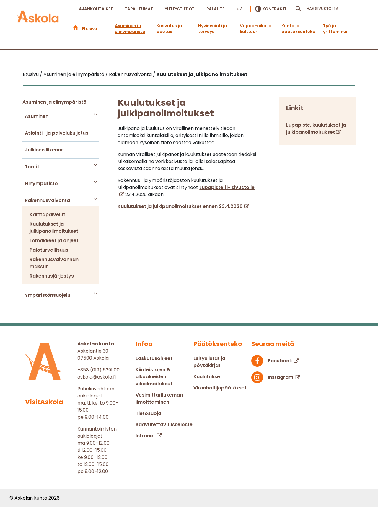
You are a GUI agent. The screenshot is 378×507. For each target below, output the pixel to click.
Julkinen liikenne (44, 149)
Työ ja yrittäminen (336, 29)
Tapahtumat (139, 9)
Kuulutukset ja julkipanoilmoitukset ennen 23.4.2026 (180, 206)
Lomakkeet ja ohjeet (54, 240)
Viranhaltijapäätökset (220, 387)
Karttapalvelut (47, 214)
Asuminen (36, 116)
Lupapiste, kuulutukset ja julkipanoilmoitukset (316, 129)
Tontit (32, 166)
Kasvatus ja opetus (169, 29)
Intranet (145, 435)
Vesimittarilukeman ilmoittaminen (159, 398)
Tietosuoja (148, 413)
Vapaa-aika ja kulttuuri (255, 29)
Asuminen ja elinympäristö (130, 29)
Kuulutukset (207, 376)
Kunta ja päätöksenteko (298, 29)
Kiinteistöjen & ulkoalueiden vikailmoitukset (154, 376)
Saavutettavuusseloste (164, 424)
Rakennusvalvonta (47, 200)
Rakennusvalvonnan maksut (54, 263)
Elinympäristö (41, 183)
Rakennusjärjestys (52, 276)
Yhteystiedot (180, 9)
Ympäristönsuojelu (47, 295)
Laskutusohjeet (154, 358)
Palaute (215, 9)
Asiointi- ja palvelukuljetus (56, 133)
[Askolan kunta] (38, 21)
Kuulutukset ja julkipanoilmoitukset (54, 227)
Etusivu (89, 29)
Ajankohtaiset (96, 9)
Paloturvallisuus (49, 250)
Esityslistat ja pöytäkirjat (209, 362)
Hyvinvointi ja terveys (212, 29)
